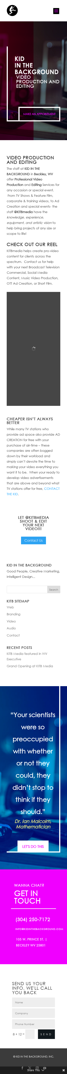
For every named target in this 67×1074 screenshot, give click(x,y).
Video (11, 621)
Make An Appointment (39, 114)
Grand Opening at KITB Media (30, 666)
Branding (13, 614)
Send (46, 1034)
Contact (13, 635)
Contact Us (33, 540)
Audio (11, 628)
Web (10, 607)
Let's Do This (33, 846)
